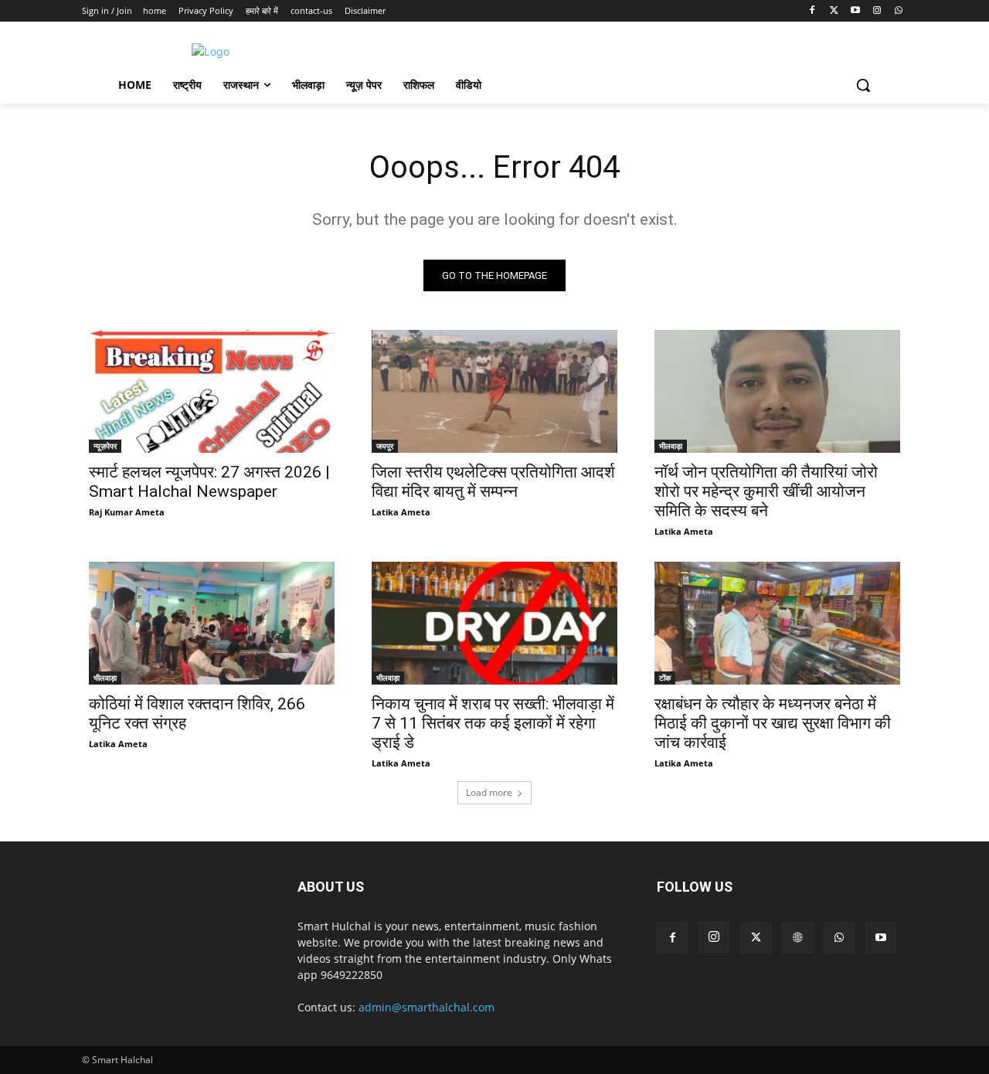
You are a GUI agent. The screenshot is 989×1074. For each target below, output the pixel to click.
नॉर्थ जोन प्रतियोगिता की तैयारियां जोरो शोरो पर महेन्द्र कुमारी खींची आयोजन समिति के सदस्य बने (766, 491)
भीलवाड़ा (670, 445)
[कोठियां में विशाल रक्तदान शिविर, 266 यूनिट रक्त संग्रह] (212, 623)
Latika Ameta (401, 512)
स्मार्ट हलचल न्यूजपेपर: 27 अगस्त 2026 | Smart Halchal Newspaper (209, 482)
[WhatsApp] (898, 11)
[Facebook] (812, 11)
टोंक (665, 677)
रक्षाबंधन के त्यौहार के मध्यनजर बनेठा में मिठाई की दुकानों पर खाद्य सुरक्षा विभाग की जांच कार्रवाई (772, 723)
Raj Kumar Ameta (127, 512)
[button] (863, 85)
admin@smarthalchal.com (426, 1007)
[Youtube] (856, 11)
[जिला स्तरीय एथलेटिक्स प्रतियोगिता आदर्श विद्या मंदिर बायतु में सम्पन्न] (494, 391)
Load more (489, 792)
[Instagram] (876, 11)
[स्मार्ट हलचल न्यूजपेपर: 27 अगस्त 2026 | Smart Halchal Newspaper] (212, 391)
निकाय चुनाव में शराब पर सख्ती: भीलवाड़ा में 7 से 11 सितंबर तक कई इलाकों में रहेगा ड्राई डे (493, 723)
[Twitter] (834, 11)
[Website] (797, 938)
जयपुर (384, 445)
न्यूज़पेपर (105, 445)
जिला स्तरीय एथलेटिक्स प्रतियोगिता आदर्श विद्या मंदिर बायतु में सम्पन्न (493, 482)
